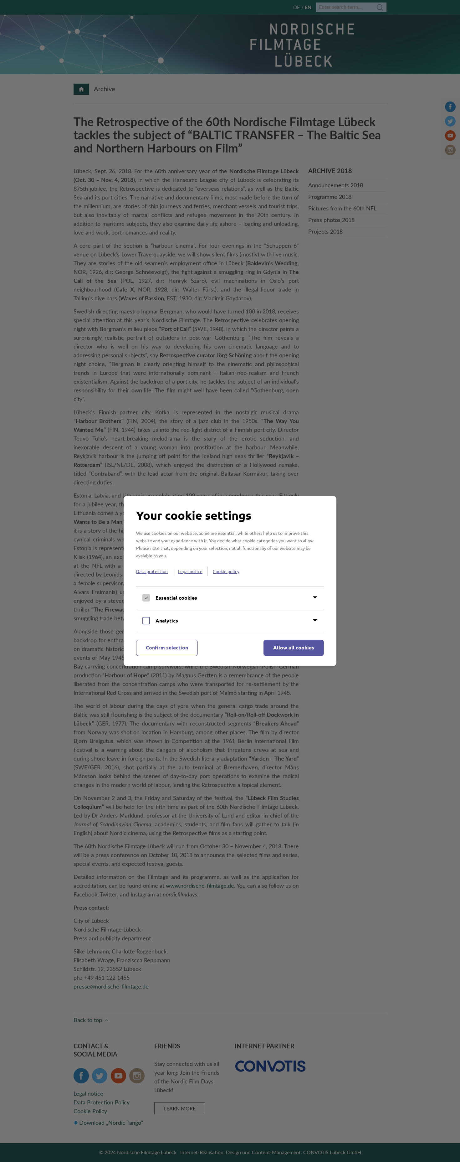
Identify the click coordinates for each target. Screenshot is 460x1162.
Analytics (167, 620)
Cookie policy (226, 571)
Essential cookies (176, 597)
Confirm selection (167, 647)
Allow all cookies (293, 647)
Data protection (152, 571)
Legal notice (190, 571)
